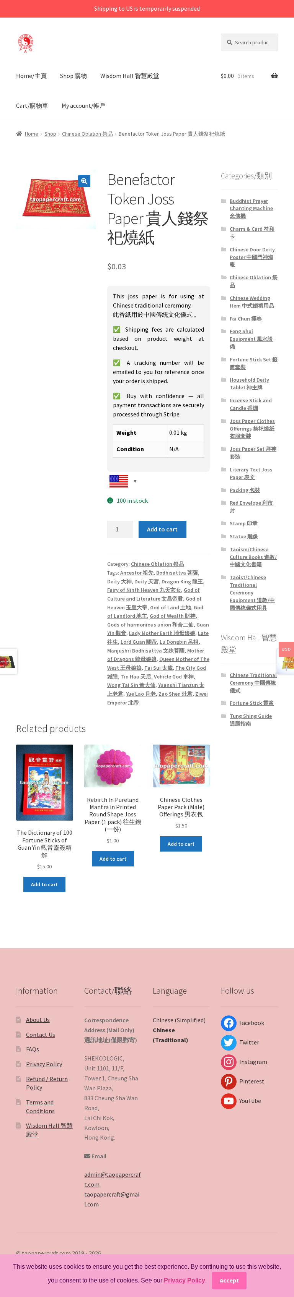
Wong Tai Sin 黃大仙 (131, 685)
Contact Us (40, 1034)
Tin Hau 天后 (136, 676)
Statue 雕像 (244, 536)
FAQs (32, 1049)
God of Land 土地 (170, 607)
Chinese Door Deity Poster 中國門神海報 (252, 257)
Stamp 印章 (244, 523)
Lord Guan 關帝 (139, 641)
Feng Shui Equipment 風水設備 (251, 339)
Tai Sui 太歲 (158, 667)
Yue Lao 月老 (141, 693)
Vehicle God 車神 (174, 676)
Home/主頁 (31, 75)
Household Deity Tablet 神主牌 (249, 383)
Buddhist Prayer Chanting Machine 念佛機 (251, 209)
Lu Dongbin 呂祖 (179, 641)
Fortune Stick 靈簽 (252, 703)
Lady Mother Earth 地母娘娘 (162, 633)
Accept (229, 1280)
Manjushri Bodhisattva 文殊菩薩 (146, 650)
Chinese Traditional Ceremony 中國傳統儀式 (253, 683)
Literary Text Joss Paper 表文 (251, 473)
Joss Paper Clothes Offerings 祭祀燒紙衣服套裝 (252, 429)
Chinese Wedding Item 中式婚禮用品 (252, 302)
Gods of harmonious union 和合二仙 (150, 624)
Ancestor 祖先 (137, 572)
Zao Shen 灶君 (175, 693)
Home (31, 133)
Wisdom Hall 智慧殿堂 (129, 75)
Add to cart (162, 529)
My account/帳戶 (84, 105)
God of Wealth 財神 (173, 615)
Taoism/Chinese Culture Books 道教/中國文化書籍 (253, 557)
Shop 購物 (73, 75)
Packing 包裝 (245, 490)
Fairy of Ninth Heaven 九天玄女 (144, 589)
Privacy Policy (44, 1064)
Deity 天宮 (146, 581)
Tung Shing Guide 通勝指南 (251, 719)
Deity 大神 (119, 581)
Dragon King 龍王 (182, 581)
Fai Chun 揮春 (246, 318)
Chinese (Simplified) (179, 1020)
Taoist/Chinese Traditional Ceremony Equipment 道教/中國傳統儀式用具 (252, 592)
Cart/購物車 (32, 105)
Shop (50, 133)
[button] (84, 181)
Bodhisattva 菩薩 (177, 572)
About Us (38, 1019)
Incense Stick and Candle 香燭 (251, 404)
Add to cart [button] (44, 884)
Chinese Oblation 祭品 (87, 133)
